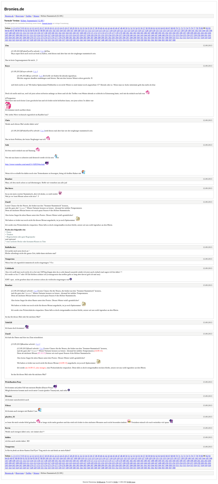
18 (46, 28)
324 (17, 40)
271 (35, 38)
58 (146, 28)
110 (82, 30)
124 (132, 30)
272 (38, 38)
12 (31, 28)
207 (13, 35)
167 (77, 33)
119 (114, 30)
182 (131, 33)
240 (131, 35)
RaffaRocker (10, 247)
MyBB (115, 482)
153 (28, 33)
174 (102, 33)
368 (173, 40)
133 (164, 30)
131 (157, 30)
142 (196, 30)
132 (160, 30)
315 (191, 38)
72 (182, 28)
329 (35, 40)
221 (63, 35)
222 (67, 35)
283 (77, 38)
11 (28, 28)
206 (10, 35)
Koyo (7, 66)
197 (184, 33)
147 (6, 33)
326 (24, 40)
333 (49, 40)
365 (163, 40)
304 (152, 38)
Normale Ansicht (47, 23)
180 (124, 33)
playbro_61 (10, 417)
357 (134, 40)
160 (52, 33)
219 (56, 35)
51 (129, 28)
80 (202, 28)
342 (81, 40)
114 (96, 30)
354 (124, 40)
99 (44, 30)
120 (118, 30)
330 (38, 40)
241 (134, 35)
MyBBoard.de (101, 482)
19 (48, 28)
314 (188, 38)
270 (31, 38)
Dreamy (8, 396)
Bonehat (8, 179)
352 (116, 40)
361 (149, 40)
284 (81, 38)
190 (159, 33)
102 (54, 30)
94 (31, 30)
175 (106, 33)
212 (31, 35)
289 (99, 38)
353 (120, 40)
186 (145, 33)
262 (209, 35)
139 (185, 30)
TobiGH (8, 322)
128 (146, 30)
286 (88, 38)
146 (210, 30)
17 (43, 28)
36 (91, 28)
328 (31, 40)
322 (10, 40)
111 (86, 30)
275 (49, 38)
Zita (7, 45)
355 (127, 40)
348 (102, 40)
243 (141, 35)
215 (42, 35)
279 (63, 38)
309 (170, 38)
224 (74, 35)
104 (61, 30)
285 (84, 38)
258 (195, 35)
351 (113, 40)
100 (46, 30)
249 (163, 35)
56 (141, 28)
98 (41, 30)
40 (101, 28)
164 (67, 33)
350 (109, 40)
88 (16, 30)
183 (134, 33)
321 (6, 40)
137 (178, 30)
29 (73, 28)
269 (28, 38)
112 (89, 30)
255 (184, 35)
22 (56, 28)
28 (71, 28)
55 (139, 28)
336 (60, 40)
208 (17, 35)
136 (175, 30)
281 (70, 38)
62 (157, 28)
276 (52, 38)
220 (60, 35)
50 (126, 28)
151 (20, 33)
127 (143, 30)
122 (125, 30)
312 (181, 38)
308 (166, 38)
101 (50, 30)
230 (95, 35)
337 (63, 40)
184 (138, 33)
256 (188, 35)
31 (78, 28)
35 (88, 28)
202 (202, 33)
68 (172, 28)
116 (103, 30)
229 (92, 35)
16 (41, 28)
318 (202, 38)
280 (67, 38)
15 (38, 28)
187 (149, 33)
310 (173, 38)
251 (170, 35)
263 (6, 38)
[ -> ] (42, 51)
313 (184, 38)
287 (92, 38)
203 (205, 33)
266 (17, 38)
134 (168, 30)
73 (184, 28)
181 (127, 33)
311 (177, 38)
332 (45, 40)
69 (174, 28)
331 (42, 40)
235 (113, 35)
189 (156, 33)
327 (28, 40)
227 (84, 35)
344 (88, 40)
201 (198, 33)
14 (36, 28)
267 (20, 38)
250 (166, 35)
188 (152, 33)
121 (121, 30)
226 (81, 35)
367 (170, 40)
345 (92, 40)
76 (192, 28)
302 (145, 38)
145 (207, 30)
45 (114, 28)
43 (109, 28)
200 (195, 33)
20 (51, 28)
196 (181, 33)
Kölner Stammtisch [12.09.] (32, 20)
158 (45, 33)
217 (49, 35)
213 (35, 35)
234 (109, 35)
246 (152, 35)
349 (106, 40)
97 (39, 30)
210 (24, 35)
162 (60, 33)
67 (169, 28)
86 (11, 30)
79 (199, 28)
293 (113, 38)
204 (209, 33)
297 (127, 38)
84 (6, 30)
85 (9, 30)
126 (139, 30)
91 (24, 30)
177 (113, 33)
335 (56, 40)
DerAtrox (9, 188)
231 (99, 35)
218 (52, 35)
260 (202, 35)
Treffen (28, 16)
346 (95, 40)
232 (102, 35)
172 (95, 33)
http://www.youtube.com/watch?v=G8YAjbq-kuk (25, 164)
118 (111, 30)
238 (124, 35)
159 (49, 33)
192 (166, 33)
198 (188, 33)
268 (24, 38)
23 (58, 28)
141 (192, 30)
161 (56, 33)
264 (10, 38)
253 (177, 35)
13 (33, 28)
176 (109, 33)
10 (25, 28)
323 (13, 40)
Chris (7, 120)
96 (36, 30)
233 (106, 35)
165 (70, 33)
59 (149, 28)
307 (163, 38)
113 (93, 30)
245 (149, 35)
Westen (36, 16)
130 (153, 30)
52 (131, 28)
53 (134, 28)
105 (64, 30)
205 (6, 35)
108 (75, 30)
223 (70, 35)
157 (42, 33)
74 (187, 28)
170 (88, 33)
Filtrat (8, 405)
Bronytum (20, 16)
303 (149, 38)
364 (159, 40)
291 (106, 38)
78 (197, 28)
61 (154, 28)
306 (159, 38)
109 (79, 30)
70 (177, 28)
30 (76, 28)
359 (141, 40)
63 (159, 28)
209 (20, 35)
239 (127, 35)
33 (83, 28)
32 (81, 28)
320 (209, 38)
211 (28, 35)
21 (53, 28)
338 (67, 40)
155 (35, 33)
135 (171, 30)
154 (31, 33)
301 (141, 38)
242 (138, 35)
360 (145, 40)
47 (119, 28)
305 (156, 38)
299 (134, 38)
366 (166, 40)
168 (81, 33)
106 (68, 30)
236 (116, 35)
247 (156, 35)
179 (120, 33)
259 (198, 35)
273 (42, 38)
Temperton (9, 259)
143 (200, 30)
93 (29, 30)
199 (191, 33)
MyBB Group (131, 482)
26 (66, 28)
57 (144, 28)
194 (173, 33)
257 (191, 35)
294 (116, 38)
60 (152, 28)
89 (19, 30)
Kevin (7, 428)
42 (106, 28)
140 (189, 30)
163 (63, 33)
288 (95, 38)
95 (34, 30)
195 (177, 33)
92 (26, 30)
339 (70, 40)
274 (45, 38)
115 (100, 30)
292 (109, 38)
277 (56, 38)
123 (128, 30)
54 (136, 28)
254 (181, 35)
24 (61, 28)
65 (164, 28)
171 (92, 33)
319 (205, 38)
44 (111, 28)
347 (99, 40)
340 (74, 40)
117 (107, 30)
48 (121, 28)
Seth (7, 145)
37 (94, 28)
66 (167, 28)
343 (84, 40)
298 (131, 38)
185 (141, 33)
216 (45, 35)
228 (88, 35)
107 (71, 30)
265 (13, 38)
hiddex (8, 437)
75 (189, 28)
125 (135, 30)
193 (170, 33)
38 (96, 28)
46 (116, 28)
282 (74, 38)
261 (205, 35)
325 (20, 40)
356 (131, 40)
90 (21, 30)
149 (13, 33)
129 (150, 30)
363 (156, 40)
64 (162, 28)
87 (14, 30)
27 (68, 28)
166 (74, 33)
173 (99, 33)
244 (145, 35)
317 (198, 38)
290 (102, 38)
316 (195, 38)
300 (138, 38)
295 (120, 38)
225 (77, 35)
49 (124, 28)
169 (84, 33)
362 (152, 40)
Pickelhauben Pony (13, 382)
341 (77, 40)
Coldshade (9, 268)
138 (182, 30)
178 (116, 33)
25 (63, 28)
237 (120, 35)
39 (99, 28)
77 (194, 28)
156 (38, 33)
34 (86, 28)
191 (163, 33)
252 (173, 35)
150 (17, 33)
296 (124, 38)
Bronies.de (14, 9)
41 (104, 28)
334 (52, 40)
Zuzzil (8, 202)
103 (57, 30)
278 (60, 38)
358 (138, 40)
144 (203, 30)
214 (38, 35)
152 (24, 33)
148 (10, 33)
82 (207, 28)
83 (210, 28)
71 (179, 28)
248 (159, 35)
